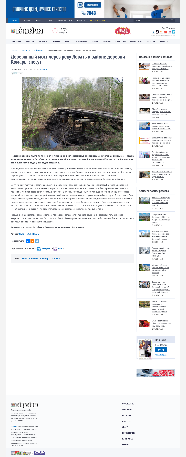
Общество (30, 41)
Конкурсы (151, 41)
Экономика (43, 41)
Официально (16, 41)
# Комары (45, 258)
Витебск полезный (97, 20)
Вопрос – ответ (136, 41)
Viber (60, 248)
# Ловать (34, 258)
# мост (24, 258)
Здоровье (107, 41)
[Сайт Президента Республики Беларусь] (17, 454)
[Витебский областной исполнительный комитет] (28, 454)
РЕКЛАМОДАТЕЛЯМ (64, 20)
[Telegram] (37, 241)
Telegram (46, 248)
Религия (95, 41)
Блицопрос (164, 41)
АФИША (50, 20)
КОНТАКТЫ (81, 20)
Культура (56, 41)
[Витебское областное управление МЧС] (39, 454)
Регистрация (171, 28)
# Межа (56, 258)
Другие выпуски (160, 354)
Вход (164, 28)
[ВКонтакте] (28, 241)
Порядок (14, 426)
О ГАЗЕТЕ (38, 20)
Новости (26, 50)
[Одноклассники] (32, 241)
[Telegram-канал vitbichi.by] (173, 33)
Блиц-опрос (127, 438)
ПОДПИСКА (26, 20)
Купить (161, 350)
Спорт (67, 41)
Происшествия (81, 41)
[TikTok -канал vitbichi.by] (157, 33)
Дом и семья (120, 41)
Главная (14, 50)
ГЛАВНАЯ (14, 20)
